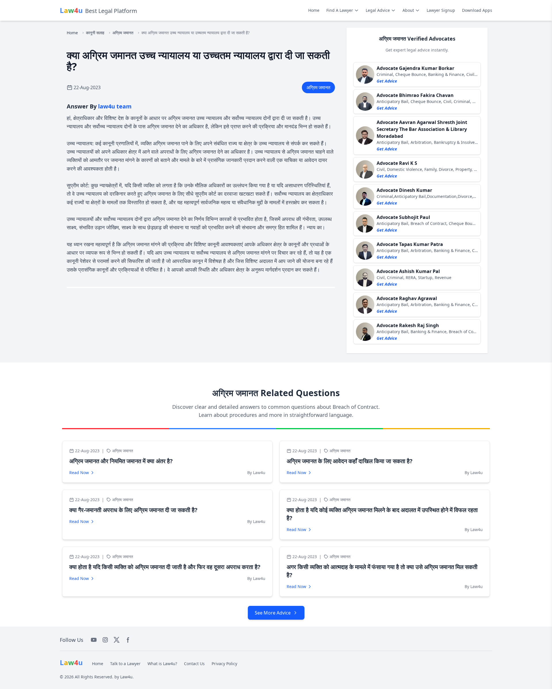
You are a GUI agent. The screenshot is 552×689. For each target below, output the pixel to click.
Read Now (79, 472)
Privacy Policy (224, 663)
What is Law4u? (162, 663)
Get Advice (387, 81)
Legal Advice (378, 10)
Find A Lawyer (339, 10)
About (408, 10)
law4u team (115, 106)
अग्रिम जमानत (122, 32)
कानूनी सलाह (95, 32)
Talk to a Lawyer (125, 663)
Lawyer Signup (441, 10)
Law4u (126, 677)
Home (313, 10)
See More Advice (273, 613)
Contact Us (194, 663)
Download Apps (477, 10)
